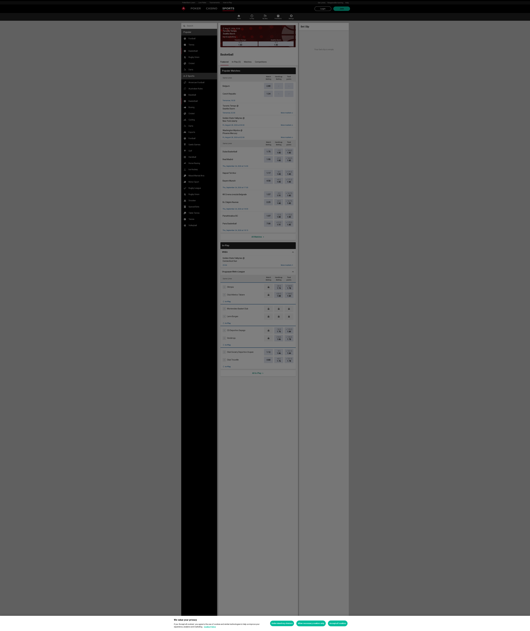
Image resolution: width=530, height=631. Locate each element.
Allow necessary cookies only (311, 623)
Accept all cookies (337, 623)
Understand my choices (282, 623)
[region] (265, 623)
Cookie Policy (210, 627)
